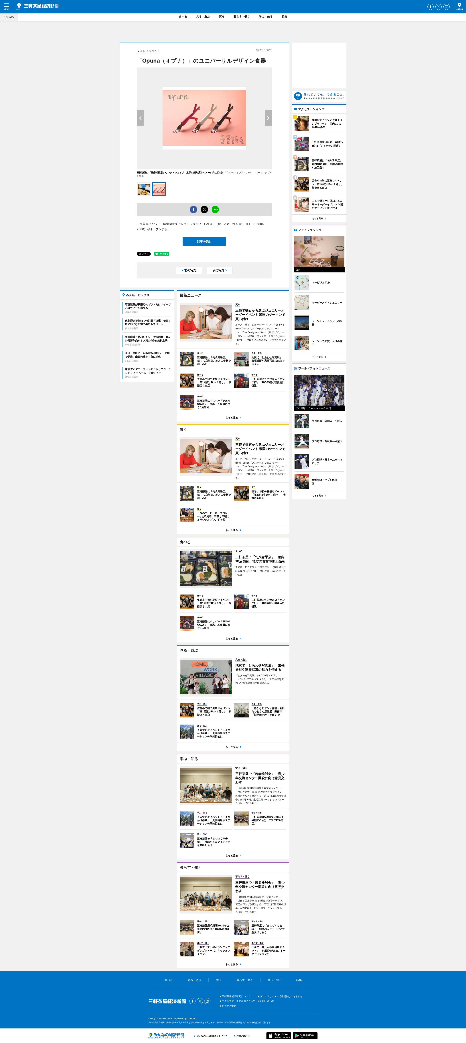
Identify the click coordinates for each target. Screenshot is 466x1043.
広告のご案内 (229, 1005)
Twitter (438, 7)
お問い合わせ (267, 1001)
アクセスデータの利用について (238, 1001)
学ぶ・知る (266, 16)
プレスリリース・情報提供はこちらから (281, 996)
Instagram (446, 7)
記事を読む (204, 241)
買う (221, 16)
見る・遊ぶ (203, 16)
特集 (284, 16)
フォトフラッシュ (148, 51)
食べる (183, 16)
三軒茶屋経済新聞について (236, 996)
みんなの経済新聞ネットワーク (166, 1035)
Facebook (430, 7)
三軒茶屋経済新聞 (37, 6)
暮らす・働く (242, 16)
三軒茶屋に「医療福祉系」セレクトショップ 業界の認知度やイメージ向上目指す (180, 172)
